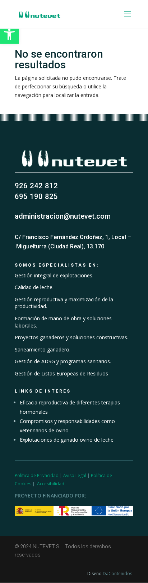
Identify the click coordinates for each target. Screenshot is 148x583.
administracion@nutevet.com (63, 216)
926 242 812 (36, 185)
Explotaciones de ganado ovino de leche (67, 439)
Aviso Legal (74, 475)
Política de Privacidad (37, 475)
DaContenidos (117, 573)
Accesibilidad (50, 484)
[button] (9, 34)
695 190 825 (36, 196)
